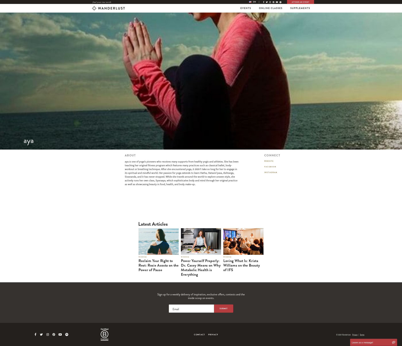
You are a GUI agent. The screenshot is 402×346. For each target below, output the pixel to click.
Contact (199, 334)
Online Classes (270, 8)
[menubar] (255, 2)
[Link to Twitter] (41, 334)
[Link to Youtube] (60, 334)
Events (245, 8)
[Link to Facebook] (35, 334)
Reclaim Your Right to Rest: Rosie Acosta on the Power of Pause (159, 265)
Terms (362, 334)
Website (269, 161)
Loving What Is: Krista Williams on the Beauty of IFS (241, 265)
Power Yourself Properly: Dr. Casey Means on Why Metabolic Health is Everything (201, 268)
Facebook (270, 166)
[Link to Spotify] (66, 334)
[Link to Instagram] (47, 334)
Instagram (270, 172)
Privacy (213, 334)
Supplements (300, 8)
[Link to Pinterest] (53, 334)
